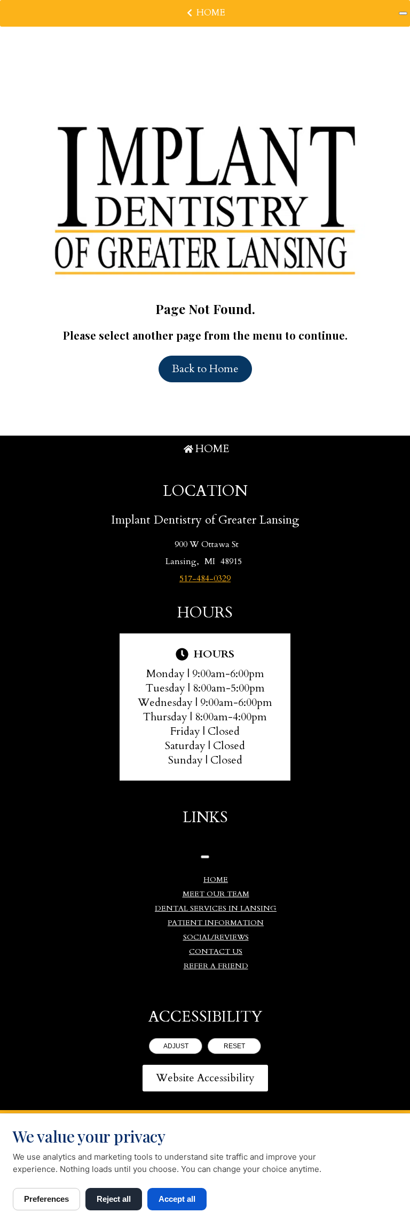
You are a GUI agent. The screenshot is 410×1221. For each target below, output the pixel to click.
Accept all (177, 1198)
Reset (234, 1046)
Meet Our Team (216, 894)
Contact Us (215, 951)
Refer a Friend (216, 966)
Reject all (114, 1198)
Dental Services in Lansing (216, 908)
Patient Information (216, 923)
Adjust (175, 1046)
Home (210, 12)
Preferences (46, 1198)
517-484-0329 (205, 578)
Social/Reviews (216, 937)
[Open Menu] (403, 13)
